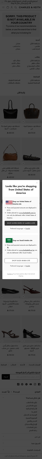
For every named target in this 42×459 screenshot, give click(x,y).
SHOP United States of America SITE (21, 223)
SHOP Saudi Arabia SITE (21, 261)
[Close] (37, 182)
